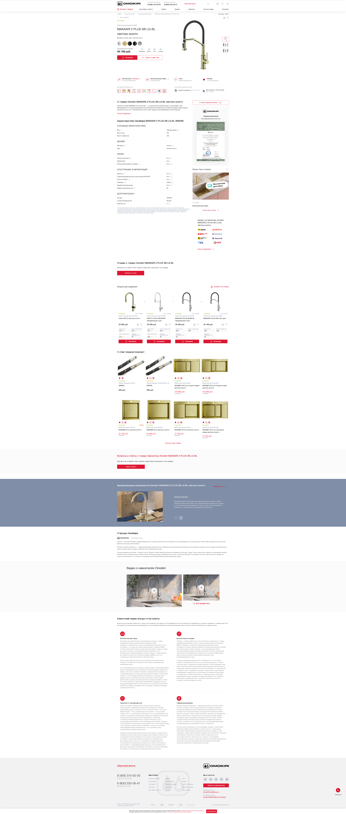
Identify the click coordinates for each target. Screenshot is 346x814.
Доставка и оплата (146, 9)
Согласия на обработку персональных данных (179, 812)
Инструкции (152, 781)
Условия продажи (154, 778)
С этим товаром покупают (208, 102)
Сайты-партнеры (187, 784)
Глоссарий (152, 784)
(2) (143, 425)
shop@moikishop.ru (211, 792)
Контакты (225, 9)
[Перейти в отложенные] (222, 4)
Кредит (177, 9)
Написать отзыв (130, 273)
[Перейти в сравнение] (217, 4)
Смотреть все (218, 486)
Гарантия (192, 9)
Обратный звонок (190, 3)
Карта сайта (186, 790)
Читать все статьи (209, 210)
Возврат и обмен (171, 784)
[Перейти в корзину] (228, 4)
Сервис (163, 9)
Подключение (170, 781)
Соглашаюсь (211, 811)
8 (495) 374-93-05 (154, 5)
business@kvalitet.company (214, 797)
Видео (184, 781)
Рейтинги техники (187, 787)
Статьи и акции (208, 9)
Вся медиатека (203, 603)
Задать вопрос (131, 466)
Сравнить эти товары (221, 286)
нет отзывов (124, 17)
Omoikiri (119, 14)
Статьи (168, 790)
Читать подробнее (204, 249)
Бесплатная (130, 78)
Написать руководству (216, 785)
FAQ (183, 778)
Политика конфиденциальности (220, 804)
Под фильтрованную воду (144, 14)
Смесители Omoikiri (130, 14)
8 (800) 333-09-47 (170, 5)
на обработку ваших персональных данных (192, 810)
